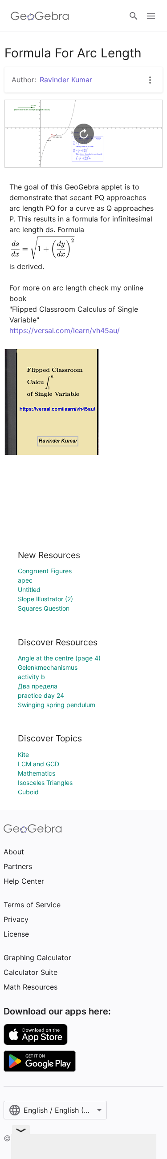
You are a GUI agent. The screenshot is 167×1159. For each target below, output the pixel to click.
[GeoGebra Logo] (40, 16)
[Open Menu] (151, 16)
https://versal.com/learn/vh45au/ (64, 330)
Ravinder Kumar (66, 79)
